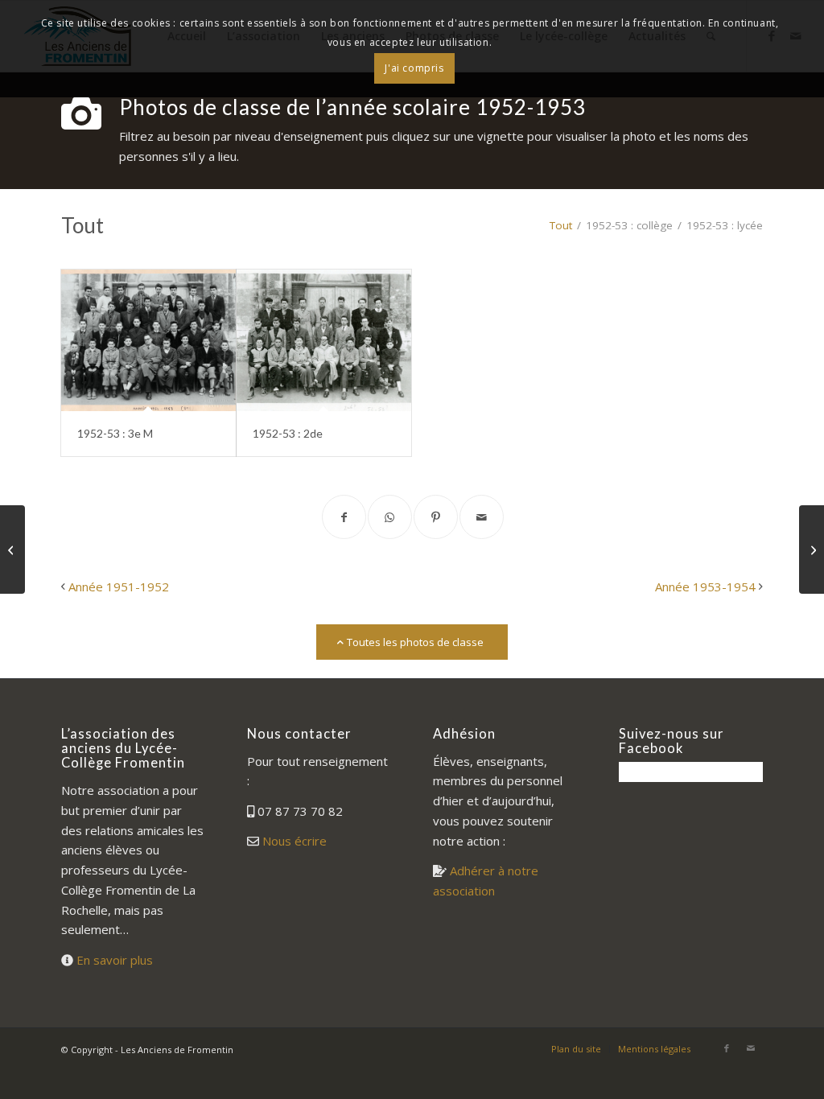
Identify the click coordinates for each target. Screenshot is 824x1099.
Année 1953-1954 (705, 586)
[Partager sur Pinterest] (436, 517)
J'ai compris (414, 68)
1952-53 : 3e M (115, 433)
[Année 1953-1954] (811, 549)
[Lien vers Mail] (751, 1048)
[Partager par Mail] (481, 517)
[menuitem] (576, 1049)
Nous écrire (294, 841)
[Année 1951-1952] (12, 549)
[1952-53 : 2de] (324, 340)
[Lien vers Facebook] (727, 1048)
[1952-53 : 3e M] (148, 340)
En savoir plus (114, 960)
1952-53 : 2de (288, 433)
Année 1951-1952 (118, 586)
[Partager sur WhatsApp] (390, 517)
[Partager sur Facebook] (344, 517)
